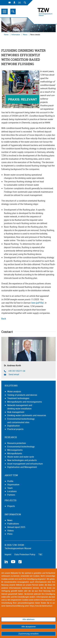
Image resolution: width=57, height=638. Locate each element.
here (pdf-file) (37, 302)
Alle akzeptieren (28, 626)
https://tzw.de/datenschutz (41, 605)
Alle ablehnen (28, 619)
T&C (40, 554)
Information (16, 34)
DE (19, 2)
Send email (13, 374)
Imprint (8, 554)
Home (6, 34)
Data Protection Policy (25, 554)
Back (3, 318)
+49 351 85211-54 (16, 371)
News (25, 34)
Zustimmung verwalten (28, 633)
